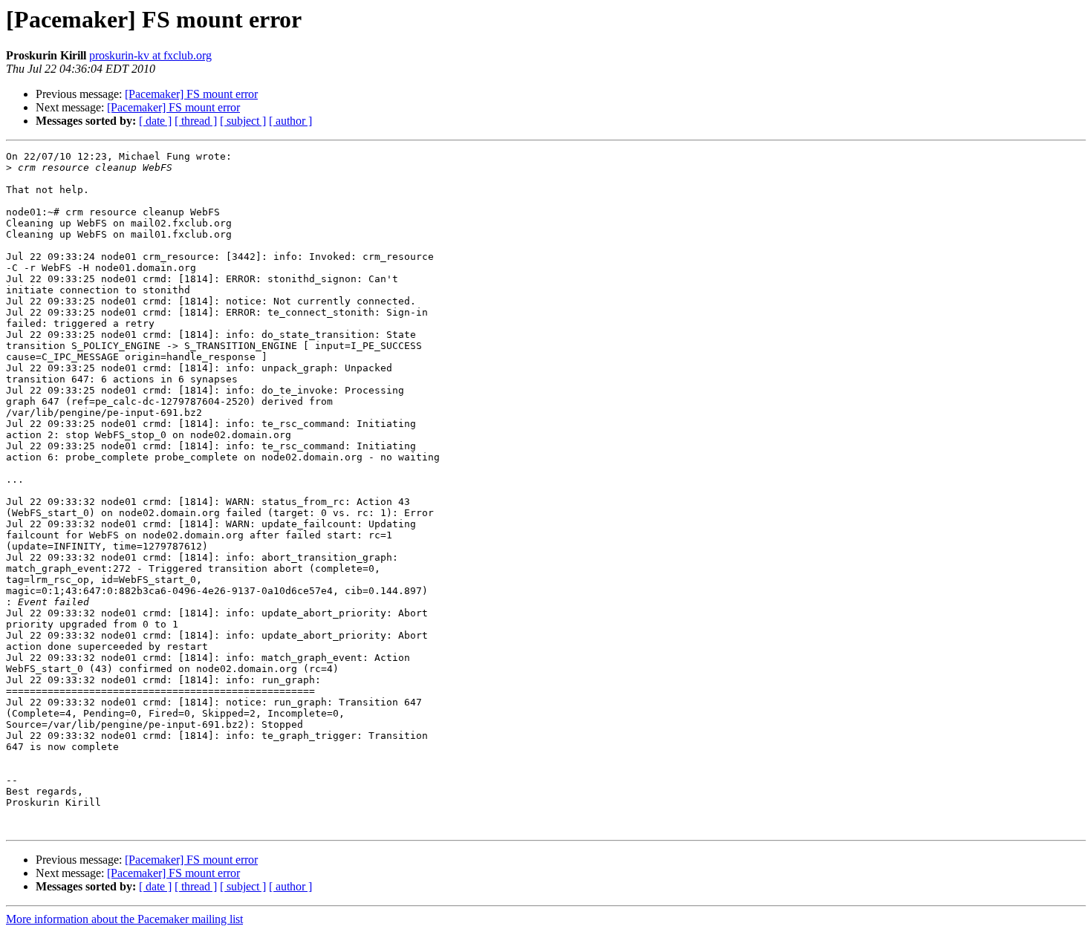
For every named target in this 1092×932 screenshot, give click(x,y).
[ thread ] (196, 120)
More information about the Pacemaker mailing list (124, 919)
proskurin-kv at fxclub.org (150, 55)
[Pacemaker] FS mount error (191, 94)
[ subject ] (243, 120)
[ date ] (155, 120)
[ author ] (290, 120)
